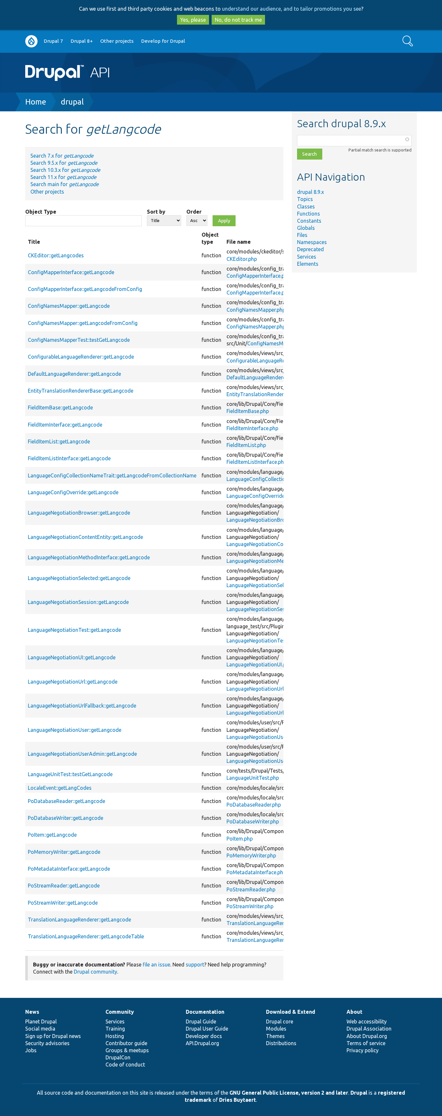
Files (302, 235)
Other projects (117, 41)
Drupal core (279, 1021)
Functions (308, 214)
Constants (309, 221)
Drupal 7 (53, 41)
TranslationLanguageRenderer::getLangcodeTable (86, 936)
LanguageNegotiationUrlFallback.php (269, 713)
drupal (72, 101)
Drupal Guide (201, 1021)
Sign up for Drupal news (53, 1036)
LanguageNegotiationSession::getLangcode (78, 602)
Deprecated (310, 249)
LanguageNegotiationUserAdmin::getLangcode (82, 754)
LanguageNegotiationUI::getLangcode (72, 657)
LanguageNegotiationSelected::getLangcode (79, 578)
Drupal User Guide (207, 1029)
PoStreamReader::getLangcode (64, 885)
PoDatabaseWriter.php (253, 821)
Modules (276, 1029)
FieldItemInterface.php (252, 428)
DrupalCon (117, 1057)
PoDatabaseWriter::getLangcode (65, 818)
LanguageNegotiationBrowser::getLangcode (79, 513)
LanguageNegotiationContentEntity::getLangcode (85, 537)
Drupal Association (369, 1029)
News (32, 1012)
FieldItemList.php (246, 445)
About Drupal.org (367, 1036)
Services (306, 257)
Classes (306, 206)
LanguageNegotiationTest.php (262, 640)
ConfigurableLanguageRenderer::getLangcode (81, 357)
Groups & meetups (127, 1050)
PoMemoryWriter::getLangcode (64, 852)
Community (119, 1012)
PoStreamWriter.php (250, 906)
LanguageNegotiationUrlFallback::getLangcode (82, 706)
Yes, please (193, 20)
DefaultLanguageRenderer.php (262, 377)
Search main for (64, 184)
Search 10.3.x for (65, 170)
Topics (305, 199)
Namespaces (312, 242)
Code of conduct (125, 1064)
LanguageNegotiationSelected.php (266, 585)
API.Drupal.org (202, 1043)
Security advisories (47, 1043)
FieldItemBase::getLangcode (60, 407)
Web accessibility (367, 1021)
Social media (40, 1029)
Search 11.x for (63, 177)
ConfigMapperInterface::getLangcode (71, 272)
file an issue (156, 964)
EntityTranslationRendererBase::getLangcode (80, 391)
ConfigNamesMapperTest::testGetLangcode (79, 340)
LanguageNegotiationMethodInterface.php (276, 561)
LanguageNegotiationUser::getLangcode (74, 730)
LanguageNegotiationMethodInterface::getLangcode (89, 557)
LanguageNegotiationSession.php (266, 609)
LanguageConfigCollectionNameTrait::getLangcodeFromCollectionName (112, 475)
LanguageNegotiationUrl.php (260, 689)
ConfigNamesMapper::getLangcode (69, 306)
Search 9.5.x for (63, 163)
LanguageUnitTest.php (253, 778)
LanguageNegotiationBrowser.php (266, 520)
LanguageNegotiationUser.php (262, 737)
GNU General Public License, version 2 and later (288, 1093)
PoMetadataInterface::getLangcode (69, 869)
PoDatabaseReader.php (254, 805)
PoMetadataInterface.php (256, 872)
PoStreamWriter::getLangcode (63, 903)
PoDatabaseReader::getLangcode (66, 801)
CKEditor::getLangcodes (56, 255)
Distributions (281, 1043)
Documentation (205, 1012)
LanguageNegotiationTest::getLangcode (74, 630)
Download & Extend (290, 1012)
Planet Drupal (41, 1021)
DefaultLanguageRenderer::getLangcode (74, 374)
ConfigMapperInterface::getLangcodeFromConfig (85, 289)
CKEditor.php (242, 259)
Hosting (114, 1036)
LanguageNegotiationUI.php (259, 664)
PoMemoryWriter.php (251, 855)
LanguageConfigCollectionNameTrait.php (275, 479)
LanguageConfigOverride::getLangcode (73, 492)
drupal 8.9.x (310, 192)
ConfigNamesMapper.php (256, 310)
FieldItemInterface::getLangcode (65, 425)
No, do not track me (238, 20)
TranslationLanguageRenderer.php (267, 923)
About (354, 1012)
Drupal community (95, 972)
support (195, 964)
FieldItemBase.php (248, 411)
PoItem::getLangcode (52, 835)
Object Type (40, 212)
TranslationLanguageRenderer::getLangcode (79, 919)
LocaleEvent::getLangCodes (60, 788)
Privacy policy (363, 1050)
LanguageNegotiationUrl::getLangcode (72, 682)
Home (35, 101)
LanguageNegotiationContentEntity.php (273, 544)
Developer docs (204, 1036)
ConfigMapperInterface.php (258, 276)
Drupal (358, 1093)
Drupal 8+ (82, 41)
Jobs (31, 1050)
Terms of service (366, 1043)
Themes (275, 1036)
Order (194, 212)
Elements (307, 264)
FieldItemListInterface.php (257, 462)
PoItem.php (240, 839)
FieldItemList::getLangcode (59, 441)
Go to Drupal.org (31, 41)
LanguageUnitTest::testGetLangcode (70, 774)
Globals (306, 228)
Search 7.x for (62, 156)
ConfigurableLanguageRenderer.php (268, 360)
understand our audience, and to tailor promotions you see (291, 9)
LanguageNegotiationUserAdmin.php (270, 761)
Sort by (156, 212)
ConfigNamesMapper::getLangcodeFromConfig (83, 323)
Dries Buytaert (237, 1100)
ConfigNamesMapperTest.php (282, 343)
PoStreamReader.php (251, 889)
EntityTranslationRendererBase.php (268, 394)
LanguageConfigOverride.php (260, 496)
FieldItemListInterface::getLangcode (69, 458)
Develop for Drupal (163, 41)
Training (115, 1029)
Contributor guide (126, 1043)
